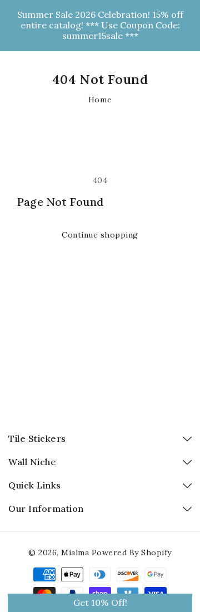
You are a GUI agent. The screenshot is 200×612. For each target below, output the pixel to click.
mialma (75, 552)
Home (100, 100)
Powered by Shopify (132, 552)
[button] (100, 603)
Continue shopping (100, 235)
